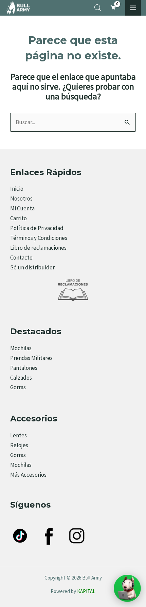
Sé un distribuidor (32, 267)
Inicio (16, 188)
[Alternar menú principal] (133, 8)
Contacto (21, 257)
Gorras (18, 387)
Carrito (18, 218)
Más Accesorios (28, 474)
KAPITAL (86, 591)
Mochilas (21, 348)
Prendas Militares (31, 358)
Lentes (18, 435)
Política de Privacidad (36, 228)
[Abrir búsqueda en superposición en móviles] (97, 7)
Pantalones (23, 368)
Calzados (21, 377)
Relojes (19, 445)
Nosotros (21, 198)
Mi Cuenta (22, 208)
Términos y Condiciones (38, 238)
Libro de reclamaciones (38, 247)
